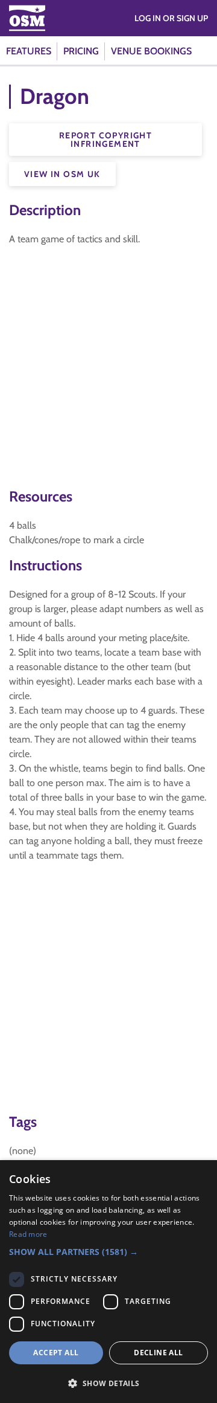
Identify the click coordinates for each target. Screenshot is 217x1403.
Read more (28, 1234)
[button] (108, 1251)
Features (28, 51)
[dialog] (108, 1281)
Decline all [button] (158, 1352)
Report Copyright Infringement (105, 139)
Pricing (81, 51)
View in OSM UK (62, 174)
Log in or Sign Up (171, 18)
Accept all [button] (55, 1352)
